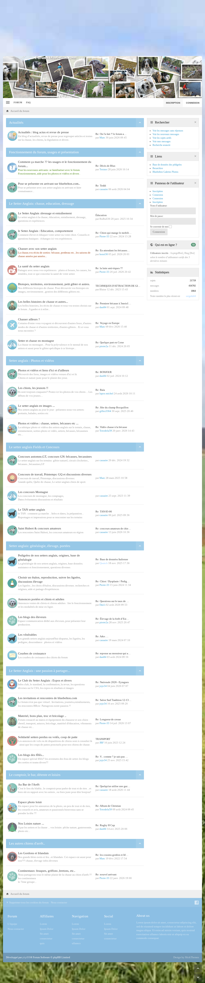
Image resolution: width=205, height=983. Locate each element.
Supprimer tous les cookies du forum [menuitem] (29, 902)
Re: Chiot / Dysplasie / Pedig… (112, 581)
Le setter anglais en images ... (36, 405)
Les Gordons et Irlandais (33, 853)
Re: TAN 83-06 (103, 511)
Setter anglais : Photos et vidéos (31, 361)
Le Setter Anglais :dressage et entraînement (45, 213)
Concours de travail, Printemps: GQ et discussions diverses (54, 474)
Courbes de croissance (32, 653)
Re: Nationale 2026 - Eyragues (112, 682)
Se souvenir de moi (159, 226)
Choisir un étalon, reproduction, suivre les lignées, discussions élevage (49, 579)
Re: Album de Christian (108, 805)
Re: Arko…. (101, 636)
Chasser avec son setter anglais (37, 248)
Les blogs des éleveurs (32, 617)
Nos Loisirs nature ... (31, 823)
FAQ (28, 102)
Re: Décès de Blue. (105, 165)
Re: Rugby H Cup (105, 825)
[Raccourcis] (7, 102)
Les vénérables (27, 634)
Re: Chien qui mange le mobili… (113, 232)
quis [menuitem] (42, 943)
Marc (102, 137)
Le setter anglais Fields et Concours (34, 447)
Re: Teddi (100, 185)
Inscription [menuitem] (173, 102)
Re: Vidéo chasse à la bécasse (111, 427)
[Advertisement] (102, 28)
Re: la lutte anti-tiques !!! (109, 268)
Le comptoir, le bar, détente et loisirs (34, 775)
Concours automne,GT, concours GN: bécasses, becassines (55, 456)
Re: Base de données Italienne (111, 559)
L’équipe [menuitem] (12, 923)
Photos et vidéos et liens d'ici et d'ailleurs (43, 370)
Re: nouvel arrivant (106, 874)
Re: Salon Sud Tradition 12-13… (113, 699)
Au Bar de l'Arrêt (28, 784)
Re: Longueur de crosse (108, 719)
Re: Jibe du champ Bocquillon (112, 407)
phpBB (26, 957)
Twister (103, 169)
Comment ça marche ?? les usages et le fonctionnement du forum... (54, 164)
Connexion (158, 198)
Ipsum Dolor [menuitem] (46, 928)
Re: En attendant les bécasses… (112, 250)
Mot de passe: (156, 216)
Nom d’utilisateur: (158, 205)
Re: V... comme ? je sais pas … (111, 756)
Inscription (158, 202)
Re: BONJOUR (103, 372)
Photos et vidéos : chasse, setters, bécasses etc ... (48, 423)
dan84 (102, 307)
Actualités (16, 122)
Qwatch (103, 563)
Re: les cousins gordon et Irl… (111, 854)
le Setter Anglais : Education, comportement (45, 230)
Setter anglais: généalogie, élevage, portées (39, 546)
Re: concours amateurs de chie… (113, 528)
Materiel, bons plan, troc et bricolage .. (42, 715)
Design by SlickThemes (186, 957)
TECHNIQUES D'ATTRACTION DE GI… (117, 285)
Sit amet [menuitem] (44, 933)
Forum (18, 102)
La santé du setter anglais (33, 266)
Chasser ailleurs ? (29, 319)
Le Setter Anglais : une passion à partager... (39, 671)
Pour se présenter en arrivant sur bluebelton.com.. (49, 183)
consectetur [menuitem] (46, 938)
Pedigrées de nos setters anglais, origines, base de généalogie (49, 557)
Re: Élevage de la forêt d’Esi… (112, 618)
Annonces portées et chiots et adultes (41, 599)
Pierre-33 (104, 236)
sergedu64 (191, 296)
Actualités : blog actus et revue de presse (43, 132)
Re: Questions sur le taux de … (112, 601)
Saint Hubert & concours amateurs (39, 528)
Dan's (102, 604)
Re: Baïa (100, 389)
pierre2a (103, 346)
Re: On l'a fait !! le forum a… (111, 133)
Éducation (101, 215)
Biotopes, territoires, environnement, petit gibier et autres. (54, 284)
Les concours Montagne (33, 492)
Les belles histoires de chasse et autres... (43, 301)
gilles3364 (105, 411)
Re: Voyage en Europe (107, 323)
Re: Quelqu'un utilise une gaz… (112, 786)
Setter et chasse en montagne (36, 340)
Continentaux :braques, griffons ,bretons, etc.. (46, 870)
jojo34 (103, 685)
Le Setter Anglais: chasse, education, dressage (41, 203)
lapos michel (106, 393)
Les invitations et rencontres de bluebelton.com (47, 698)
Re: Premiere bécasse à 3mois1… (113, 303)
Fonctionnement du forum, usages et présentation (44, 152)
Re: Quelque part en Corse (109, 342)
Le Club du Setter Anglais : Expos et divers (45, 680)
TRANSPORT (102, 739)
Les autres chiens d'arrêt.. (27, 843)
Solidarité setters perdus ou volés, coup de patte (47, 737)
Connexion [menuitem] (192, 102)
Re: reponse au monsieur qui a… (113, 653)
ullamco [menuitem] (76, 943)
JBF (101, 742)
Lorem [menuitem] (43, 923)
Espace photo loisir (30, 802)
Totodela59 (105, 430)
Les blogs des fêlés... (31, 755)
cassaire (103, 189)
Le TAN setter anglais (31, 509)
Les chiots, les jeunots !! (33, 388)
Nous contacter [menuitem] (59, 902)
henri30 (103, 254)
